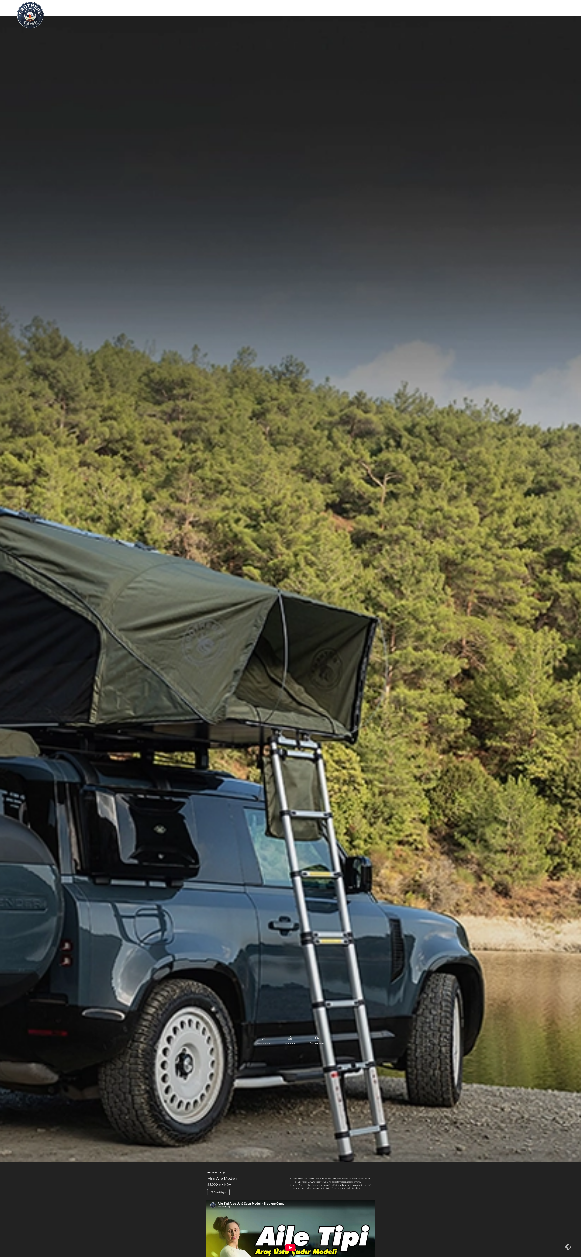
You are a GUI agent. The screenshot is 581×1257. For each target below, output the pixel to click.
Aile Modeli (306, 15)
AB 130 (235, 15)
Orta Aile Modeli (286, 15)
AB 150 (247, 15)
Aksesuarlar (323, 15)
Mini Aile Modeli (264, 15)
